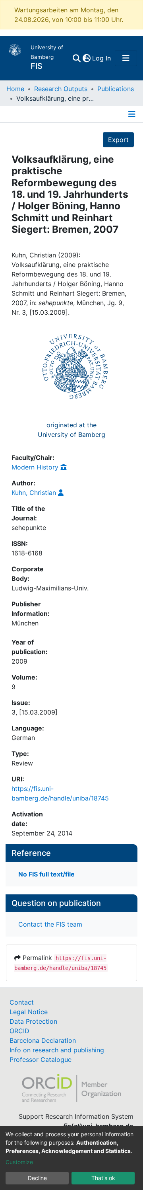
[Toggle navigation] (126, 58)
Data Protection (33, 1021)
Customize (19, 1162)
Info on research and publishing (57, 1050)
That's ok (103, 1177)
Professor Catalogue (41, 1059)
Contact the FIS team (50, 924)
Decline (37, 1177)
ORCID (19, 1031)
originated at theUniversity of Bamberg (71, 429)
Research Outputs (60, 89)
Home (15, 89)
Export (118, 140)
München (25, 623)
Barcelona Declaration (43, 1040)
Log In (102, 58)
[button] (86, 58)
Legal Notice (29, 1012)
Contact (22, 1002)
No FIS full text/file (46, 874)
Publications (115, 89)
